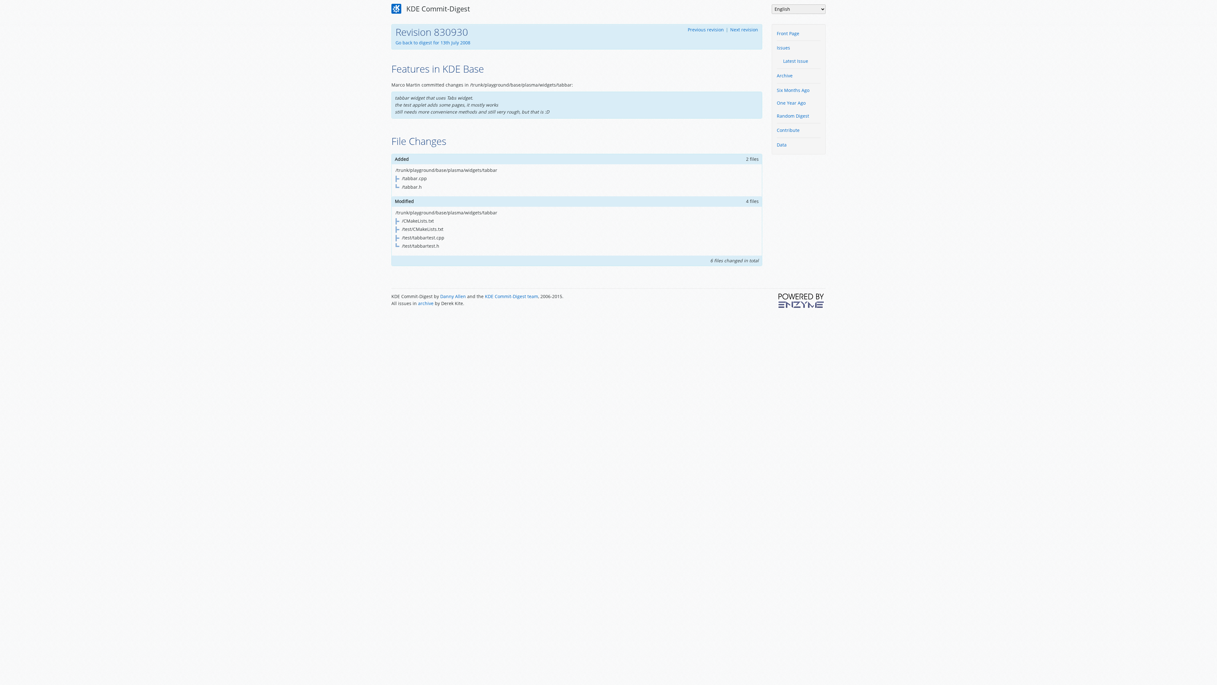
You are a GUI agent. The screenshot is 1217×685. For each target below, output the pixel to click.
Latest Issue (795, 61)
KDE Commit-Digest (437, 8)
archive (426, 303)
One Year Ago (791, 103)
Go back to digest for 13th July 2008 (433, 43)
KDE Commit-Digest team (511, 296)
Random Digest (793, 116)
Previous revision (706, 30)
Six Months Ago (793, 90)
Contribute (788, 130)
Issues (783, 48)
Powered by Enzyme (801, 300)
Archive (785, 76)
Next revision (744, 30)
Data (782, 145)
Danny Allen (453, 296)
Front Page (788, 33)
